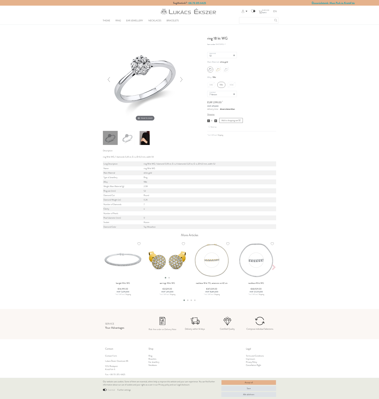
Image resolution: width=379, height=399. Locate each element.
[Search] (275, 20)
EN (275, 11)
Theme (106, 20)
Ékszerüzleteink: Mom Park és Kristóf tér (333, 3)
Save (249, 388)
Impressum (250, 359)
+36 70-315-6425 (117, 374)
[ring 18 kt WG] (110, 138)
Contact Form (111, 355)
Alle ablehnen (248, 394)
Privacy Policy (251, 362)
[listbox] (167, 260)
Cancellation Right (253, 365)
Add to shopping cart (230, 120)
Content (212, 92)
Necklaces (154, 20)
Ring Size (212, 53)
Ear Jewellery (134, 20)
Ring (118, 20)
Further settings (124, 389)
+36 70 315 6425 (197, 3)
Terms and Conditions (255, 355)
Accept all (249, 382)
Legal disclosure (183, 384)
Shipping (210, 114)
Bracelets (173, 20)
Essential (111, 389)
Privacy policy (164, 384)
